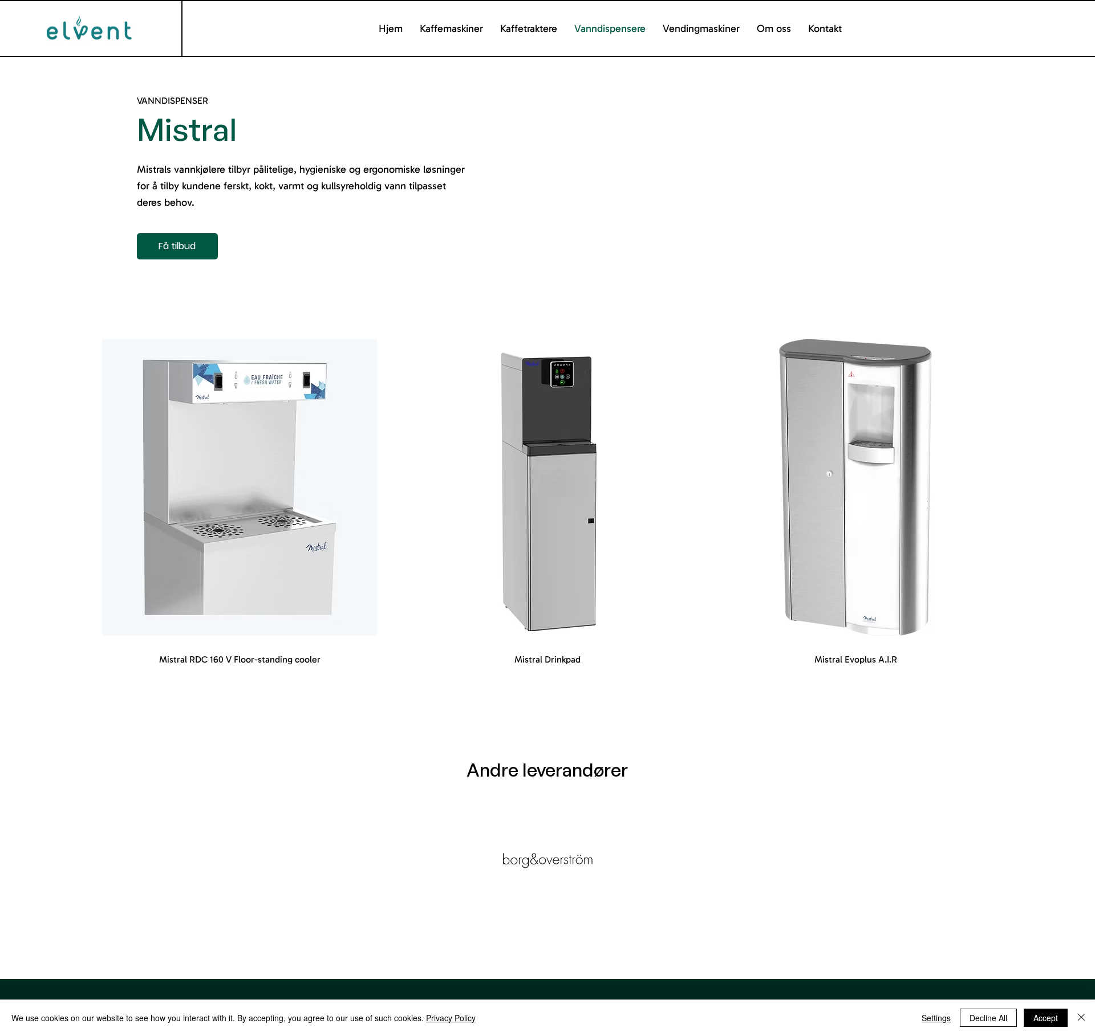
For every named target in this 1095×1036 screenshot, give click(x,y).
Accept (1045, 1017)
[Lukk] (1081, 1018)
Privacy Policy (451, 1017)
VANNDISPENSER (172, 100)
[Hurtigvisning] (239, 487)
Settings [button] (936, 1017)
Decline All (988, 1017)
